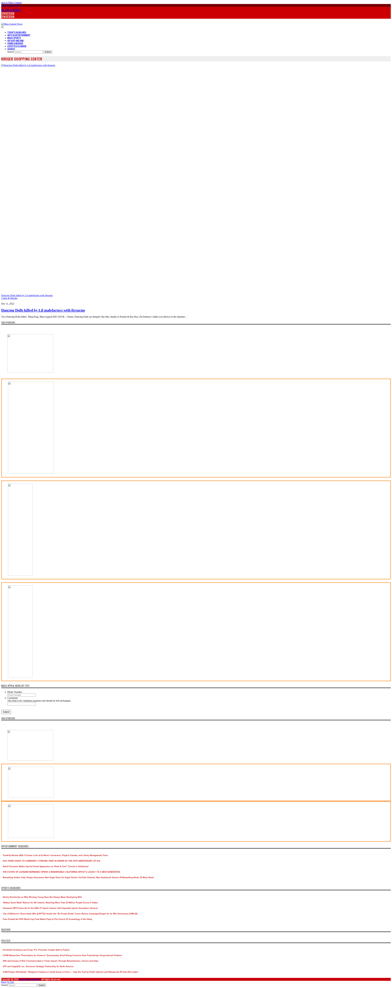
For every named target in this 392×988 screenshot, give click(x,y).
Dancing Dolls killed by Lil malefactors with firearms (43, 310)
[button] (10, 5)
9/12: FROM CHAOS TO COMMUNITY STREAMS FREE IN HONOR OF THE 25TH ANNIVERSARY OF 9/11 (51, 861)
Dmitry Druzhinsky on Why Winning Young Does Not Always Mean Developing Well (42, 897)
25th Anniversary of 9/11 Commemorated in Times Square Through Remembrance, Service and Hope (50, 961)
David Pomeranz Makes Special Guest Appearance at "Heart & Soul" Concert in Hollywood (45, 866)
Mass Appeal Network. (30, 979)
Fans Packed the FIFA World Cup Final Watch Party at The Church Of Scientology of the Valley (47, 919)
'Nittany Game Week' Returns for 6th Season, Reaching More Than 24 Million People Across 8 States (50, 902)
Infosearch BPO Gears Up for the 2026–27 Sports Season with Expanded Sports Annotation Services (50, 908)
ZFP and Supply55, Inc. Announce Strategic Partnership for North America (38, 966)
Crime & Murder (9, 298)
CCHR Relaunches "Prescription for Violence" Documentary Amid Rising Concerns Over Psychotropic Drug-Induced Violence (62, 955)
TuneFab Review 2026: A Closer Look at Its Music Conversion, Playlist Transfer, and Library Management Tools (55, 855)
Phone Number (14, 692)
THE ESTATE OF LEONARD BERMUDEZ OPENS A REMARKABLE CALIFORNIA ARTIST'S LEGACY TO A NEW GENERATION (61, 872)
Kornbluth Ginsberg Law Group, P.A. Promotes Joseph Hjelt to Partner (36, 950)
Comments (12, 698)
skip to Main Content (11, 2)
